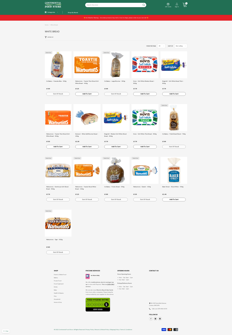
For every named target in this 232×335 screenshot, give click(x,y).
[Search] (115, 5)
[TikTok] (160, 319)
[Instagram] (155, 319)
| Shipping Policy (115, 329)
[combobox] (113, 5)
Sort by (170, 46)
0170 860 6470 (162, 309)
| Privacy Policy (89, 329)
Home (46, 25)
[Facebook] (151, 319)
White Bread (54, 25)
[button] (161, 46)
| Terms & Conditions (126, 329)
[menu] (45, 12)
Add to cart (87, 94)
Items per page (151, 46)
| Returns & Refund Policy (102, 329)
